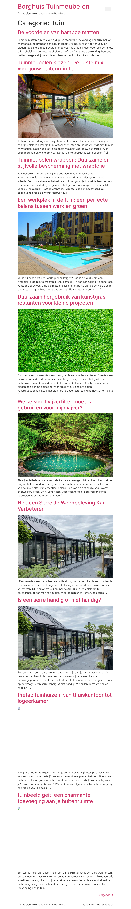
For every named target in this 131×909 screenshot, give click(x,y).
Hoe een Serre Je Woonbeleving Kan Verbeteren (62, 506)
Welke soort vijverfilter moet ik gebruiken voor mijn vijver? (54, 404)
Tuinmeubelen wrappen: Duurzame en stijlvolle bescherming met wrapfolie (64, 163)
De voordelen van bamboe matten (58, 32)
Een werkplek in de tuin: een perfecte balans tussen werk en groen (63, 203)
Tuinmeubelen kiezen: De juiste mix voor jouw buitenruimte (60, 65)
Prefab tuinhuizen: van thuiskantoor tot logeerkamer (65, 698)
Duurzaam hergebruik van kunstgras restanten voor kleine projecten (61, 300)
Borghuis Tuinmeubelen (53, 6)
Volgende (106, 895)
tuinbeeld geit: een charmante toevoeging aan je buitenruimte (56, 798)
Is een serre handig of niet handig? (59, 600)
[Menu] (108, 9)
